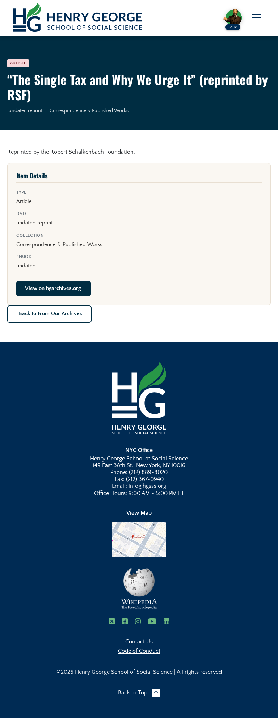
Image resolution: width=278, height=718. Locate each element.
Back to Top (132, 692)
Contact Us (139, 641)
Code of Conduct (139, 651)
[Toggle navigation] (257, 17)
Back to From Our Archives (50, 314)
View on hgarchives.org (53, 288)
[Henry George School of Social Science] (139, 397)
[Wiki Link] (139, 588)
